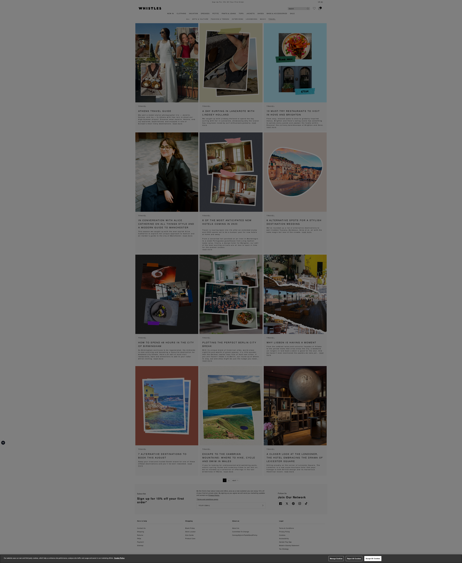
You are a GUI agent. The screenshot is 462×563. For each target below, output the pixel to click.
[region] (231, 558)
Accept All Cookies (373, 558)
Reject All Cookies (354, 558)
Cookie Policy (119, 558)
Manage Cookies (336, 558)
